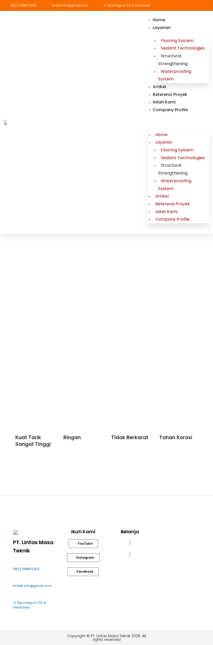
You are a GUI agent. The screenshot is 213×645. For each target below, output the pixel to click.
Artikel (159, 87)
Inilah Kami (164, 102)
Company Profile (170, 110)
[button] (178, 122)
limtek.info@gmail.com (32, 585)
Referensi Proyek (170, 94)
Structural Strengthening (173, 60)
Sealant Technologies (183, 48)
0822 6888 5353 (26, 568)
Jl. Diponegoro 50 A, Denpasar (29, 605)
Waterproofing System (174, 75)
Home (159, 20)
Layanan (162, 28)
